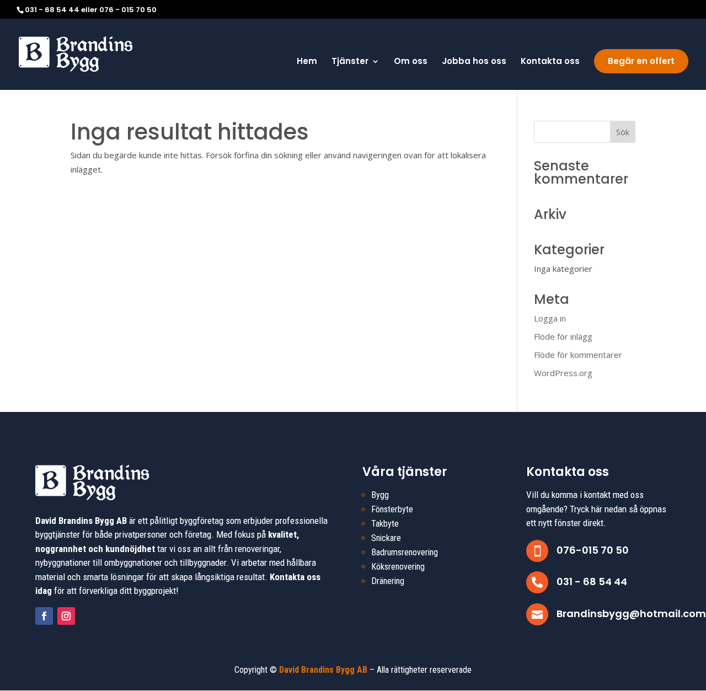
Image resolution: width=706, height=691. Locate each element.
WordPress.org (563, 372)
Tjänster (349, 62)
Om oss (410, 62)
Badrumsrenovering (404, 552)
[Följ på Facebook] (44, 616)
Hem (307, 62)
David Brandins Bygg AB (323, 670)
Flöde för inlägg (563, 336)
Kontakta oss (550, 62)
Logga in (550, 318)
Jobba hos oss (474, 62)
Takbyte (385, 523)
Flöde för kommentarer (578, 354)
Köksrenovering (398, 566)
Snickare (386, 538)
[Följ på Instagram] (66, 616)
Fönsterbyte (392, 509)
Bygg (380, 495)
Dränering (387, 581)
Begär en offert (641, 61)
